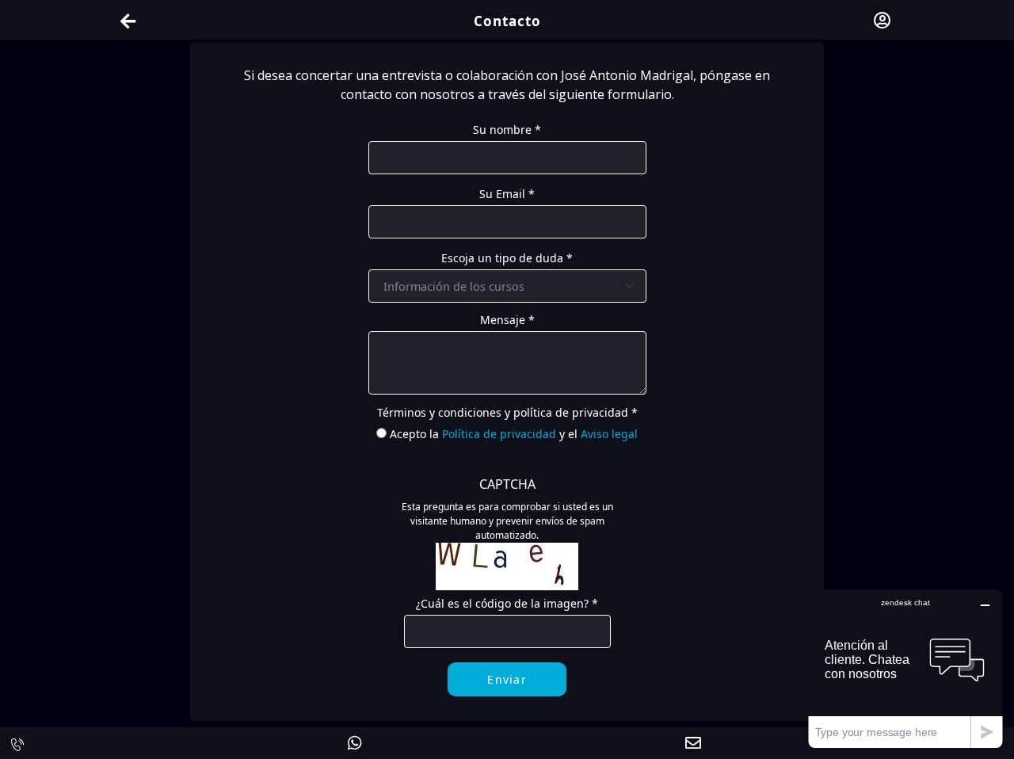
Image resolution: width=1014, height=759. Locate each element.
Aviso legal (609, 433)
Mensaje (507, 319)
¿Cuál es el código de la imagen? (507, 603)
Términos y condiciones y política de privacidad (507, 412)
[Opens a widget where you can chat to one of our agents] (905, 668)
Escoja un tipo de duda (507, 257)
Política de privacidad (499, 433)
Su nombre (507, 129)
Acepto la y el (514, 433)
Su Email (507, 193)
